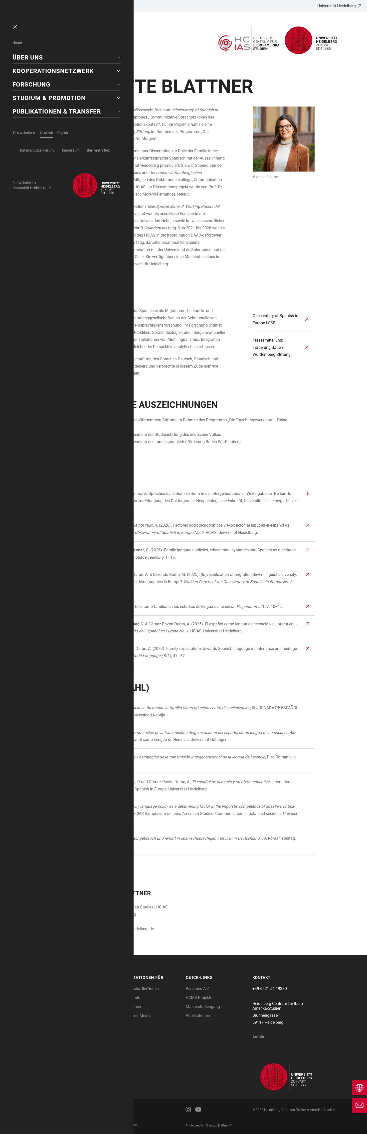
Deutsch (46, 133)
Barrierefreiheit (98, 150)
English (62, 133)
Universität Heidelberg (336, 6)
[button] (66, 58)
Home (17, 43)
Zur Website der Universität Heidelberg (29, 185)
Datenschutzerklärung (37, 150)
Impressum (70, 150)
